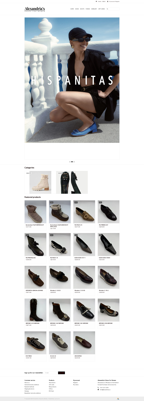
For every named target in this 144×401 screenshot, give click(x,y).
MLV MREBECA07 (103, 225)
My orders (76, 384)
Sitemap (26, 391)
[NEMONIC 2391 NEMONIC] (84, 310)
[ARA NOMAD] (84, 342)
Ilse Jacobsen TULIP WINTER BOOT (35, 225)
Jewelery (94, 9)
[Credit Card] (118, 398)
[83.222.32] (60, 342)
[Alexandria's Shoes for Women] (38, 9)
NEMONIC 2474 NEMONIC (33, 323)
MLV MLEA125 (78, 225)
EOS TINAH (29, 356)
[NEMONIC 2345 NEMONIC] (60, 310)
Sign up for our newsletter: (33, 373)
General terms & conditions (31, 384)
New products (52, 387)
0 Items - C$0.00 (102, 1)
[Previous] (28, 89)
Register (75, 382)
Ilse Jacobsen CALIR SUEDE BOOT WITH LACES (59, 225)
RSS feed (51, 391)
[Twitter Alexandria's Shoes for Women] (115, 373)
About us (27, 382)
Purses (88, 9)
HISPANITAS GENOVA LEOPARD (34, 290)
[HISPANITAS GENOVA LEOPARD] (35, 277)
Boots (82, 9)
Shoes (77, 9)
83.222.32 (53, 356)
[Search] (107, 9)
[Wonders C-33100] (84, 277)
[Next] (116, 89)
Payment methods (29, 387)
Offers (51, 389)
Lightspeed (57, 398)
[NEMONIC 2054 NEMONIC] (109, 310)
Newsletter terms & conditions (32, 393)
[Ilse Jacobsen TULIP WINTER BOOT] (35, 211)
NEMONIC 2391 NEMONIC (81, 323)
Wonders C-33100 (80, 290)
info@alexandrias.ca (105, 389)
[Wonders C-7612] (109, 277)
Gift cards (101, 9)
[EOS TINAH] (35, 342)
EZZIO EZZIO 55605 (104, 257)
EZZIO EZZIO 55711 (80, 257)
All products (52, 382)
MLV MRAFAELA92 (31, 257)
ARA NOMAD (78, 356)
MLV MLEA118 (54, 257)
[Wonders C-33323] (60, 277)
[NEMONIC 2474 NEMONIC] (35, 310)
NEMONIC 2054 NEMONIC (106, 323)
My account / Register (114, 1)
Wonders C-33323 (55, 290)
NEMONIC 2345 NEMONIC (57, 323)
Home (72, 9)
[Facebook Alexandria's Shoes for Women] (112, 373)
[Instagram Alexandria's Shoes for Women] (118, 373)
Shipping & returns (29, 389)
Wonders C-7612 (104, 290)
